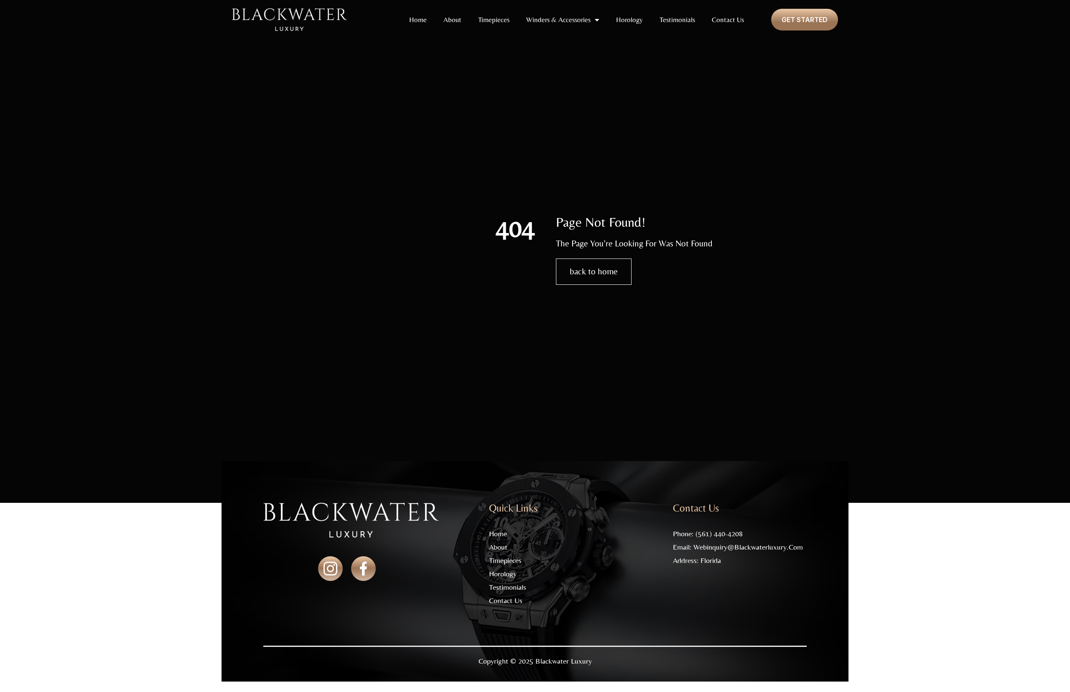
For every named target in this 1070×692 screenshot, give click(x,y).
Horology (629, 19)
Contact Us (728, 19)
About (452, 19)
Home (418, 19)
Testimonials (677, 19)
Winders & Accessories (558, 19)
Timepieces (494, 19)
